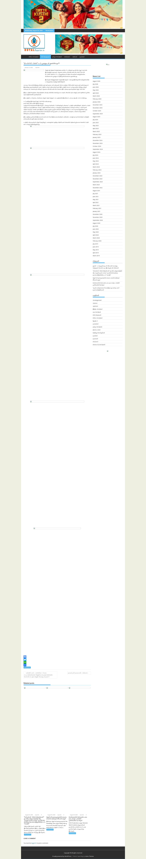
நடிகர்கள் (82, 57)
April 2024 (96, 164)
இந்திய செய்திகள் (97, 309)
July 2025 (95, 119)
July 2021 (95, 193)
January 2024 (96, 173)
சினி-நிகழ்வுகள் (45, 57)
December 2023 (97, 176)
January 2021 (96, 211)
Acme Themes (89, 856)
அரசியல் (74, 57)
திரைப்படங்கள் (96, 330)
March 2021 (96, 205)
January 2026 (96, 102)
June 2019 (96, 247)
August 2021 (96, 190)
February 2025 (97, 134)
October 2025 (97, 111)
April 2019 (96, 253)
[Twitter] (57, 659)
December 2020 (97, 214)
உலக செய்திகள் (97, 312)
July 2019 (95, 244)
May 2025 (96, 125)
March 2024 (96, 167)
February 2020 (97, 241)
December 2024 (97, 140)
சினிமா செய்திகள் (34, 57)
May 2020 (96, 232)
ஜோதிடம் (95, 321)
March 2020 (96, 238)
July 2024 (95, 155)
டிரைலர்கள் (96, 324)
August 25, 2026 (29, 815)
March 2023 (96, 184)
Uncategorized (97, 300)
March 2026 (96, 96)
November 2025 (97, 108)
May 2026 (96, 90)
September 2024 (98, 149)
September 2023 (98, 182)
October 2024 (97, 146)
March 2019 (96, 255)
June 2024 (96, 158)
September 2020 (98, 220)
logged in (34, 843)
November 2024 (97, 143)
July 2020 (95, 226)
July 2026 (95, 84)
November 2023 (97, 179)
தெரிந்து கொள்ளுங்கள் (99, 333)
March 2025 (96, 131)
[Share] (57, 665)
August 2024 (96, 152)
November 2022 (97, 187)
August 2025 (96, 116)
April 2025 (96, 128)
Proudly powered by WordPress (61, 856)
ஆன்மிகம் (95, 306)
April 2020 (96, 235)
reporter (37, 67)
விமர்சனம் (67, 57)
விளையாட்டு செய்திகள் (99, 344)
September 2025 (98, 114)
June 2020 (96, 229)
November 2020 (97, 217)
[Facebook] (57, 657)
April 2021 (96, 202)
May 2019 (96, 250)
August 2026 (96, 81)
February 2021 (97, 208)
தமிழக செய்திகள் (57, 57)
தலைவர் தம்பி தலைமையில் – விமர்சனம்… (78, 673)
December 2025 (97, 105)
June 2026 (96, 87)
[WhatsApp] (57, 662)
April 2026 (96, 93)
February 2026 (97, 99)
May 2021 (96, 199)
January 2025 (96, 137)
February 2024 (97, 170)
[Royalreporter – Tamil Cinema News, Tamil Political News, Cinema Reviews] (73, 28)
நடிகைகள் (95, 338)
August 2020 (96, 223)
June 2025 (96, 122)
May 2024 (96, 161)
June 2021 (96, 196)
